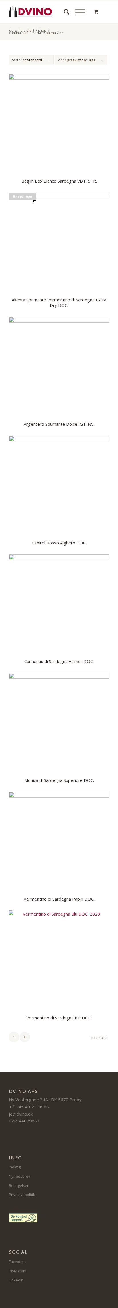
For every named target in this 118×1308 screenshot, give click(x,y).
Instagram (17, 1270)
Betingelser (19, 1185)
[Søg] (63, 11)
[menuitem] (63, 11)
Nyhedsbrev (19, 1176)
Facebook (17, 1261)
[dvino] (30, 11)
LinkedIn (16, 1280)
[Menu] (77, 11)
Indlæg (15, 1166)
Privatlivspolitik (22, 1194)
